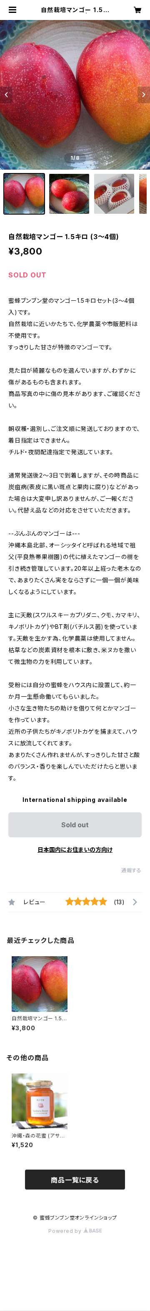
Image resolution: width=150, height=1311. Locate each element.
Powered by (65, 1231)
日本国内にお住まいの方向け (75, 849)
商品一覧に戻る (75, 1180)
